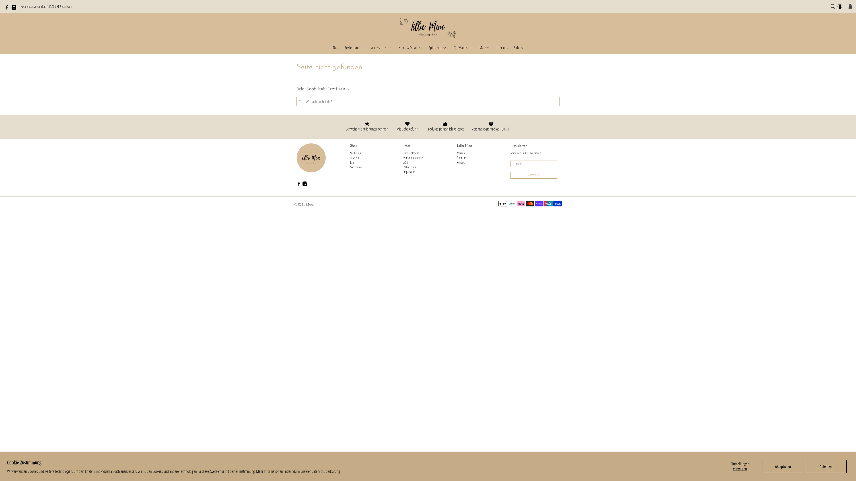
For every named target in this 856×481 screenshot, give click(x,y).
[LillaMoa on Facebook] (8, 8)
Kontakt (461, 162)
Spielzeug (435, 47)
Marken (484, 47)
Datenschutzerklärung (325, 471)
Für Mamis (460, 47)
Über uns (502, 47)
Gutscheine (356, 167)
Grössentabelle (411, 153)
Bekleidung (352, 47)
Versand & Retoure (413, 158)
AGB (405, 162)
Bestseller (355, 158)
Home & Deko (408, 47)
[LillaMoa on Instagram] (15, 8)
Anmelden (533, 175)
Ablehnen (826, 466)
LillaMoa (308, 204)
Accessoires (379, 47)
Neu (335, 47)
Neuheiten (355, 153)
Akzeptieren (783, 466)
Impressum (409, 172)
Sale (352, 162)
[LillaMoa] (428, 28)
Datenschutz (409, 167)
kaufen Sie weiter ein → (334, 89)
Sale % (518, 47)
